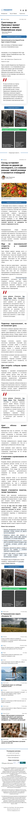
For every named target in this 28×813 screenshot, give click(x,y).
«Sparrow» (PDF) (14, 803)
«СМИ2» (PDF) (23, 802)
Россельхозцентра (21, 277)
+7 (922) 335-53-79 (17, 775)
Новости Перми (6, 19)
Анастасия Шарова (7, 32)
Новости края (5, 611)
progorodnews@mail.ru (13, 755)
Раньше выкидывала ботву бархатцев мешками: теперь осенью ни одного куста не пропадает (15, 531)
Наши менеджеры (13, 757)
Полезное (5, 159)
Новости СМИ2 (5, 127)
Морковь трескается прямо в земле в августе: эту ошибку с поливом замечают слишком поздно (15, 549)
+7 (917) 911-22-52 (13, 753)
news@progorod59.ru (14, 774)
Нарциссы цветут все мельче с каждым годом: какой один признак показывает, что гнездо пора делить (15, 536)
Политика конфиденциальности (13, 810)
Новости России (6, 713)
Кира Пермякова (10, 177)
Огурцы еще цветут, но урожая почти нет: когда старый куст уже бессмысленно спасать (15, 555)
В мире (4, 645)
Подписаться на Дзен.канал (14, 36)
